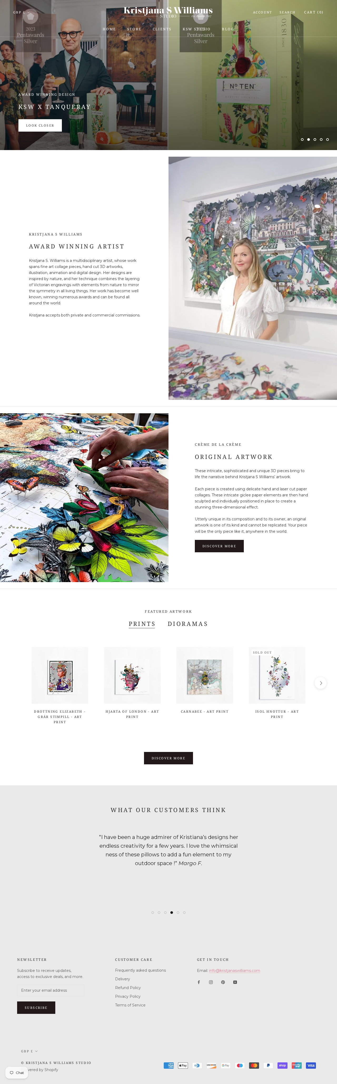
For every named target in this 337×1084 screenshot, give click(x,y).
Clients (162, 29)
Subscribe (36, 1007)
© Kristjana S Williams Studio (56, 1063)
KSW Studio (197, 29)
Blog (228, 29)
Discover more (219, 546)
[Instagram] (211, 982)
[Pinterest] (223, 982)
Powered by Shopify (39, 1069)
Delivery (122, 979)
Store (134, 29)
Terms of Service (130, 1005)
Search (288, 12)
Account (262, 12)
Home (109, 29)
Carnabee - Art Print (205, 711)
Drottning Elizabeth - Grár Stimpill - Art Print (60, 716)
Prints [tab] (142, 623)
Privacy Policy (128, 996)
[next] (320, 683)
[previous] (16, 683)
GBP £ (19, 12)
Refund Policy (128, 987)
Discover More (168, 758)
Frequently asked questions (140, 970)
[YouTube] (235, 982)
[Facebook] (199, 982)
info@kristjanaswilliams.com (234, 970)
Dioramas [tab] (188, 623)
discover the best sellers (56, 125)
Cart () (314, 12)
